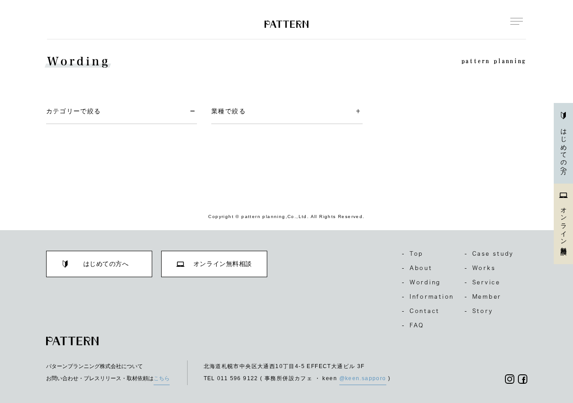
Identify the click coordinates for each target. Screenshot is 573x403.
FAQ (413, 325)
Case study (489, 253)
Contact (421, 310)
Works (480, 267)
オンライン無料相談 (563, 224)
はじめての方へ (563, 148)
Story (479, 310)
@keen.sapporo (362, 378)
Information (428, 296)
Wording (421, 282)
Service (482, 282)
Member (483, 296)
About (417, 267)
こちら (162, 378)
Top (412, 253)
